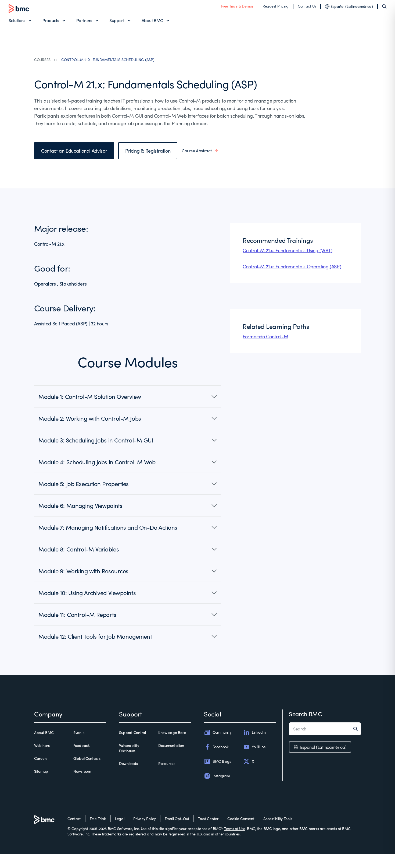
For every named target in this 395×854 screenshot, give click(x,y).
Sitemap (41, 771)
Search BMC (305, 714)
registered (137, 834)
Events (78, 732)
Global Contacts (86, 758)
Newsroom (82, 771)
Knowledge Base (172, 732)
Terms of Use (234, 828)
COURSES (42, 59)
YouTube (259, 746)
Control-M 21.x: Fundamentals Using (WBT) (287, 250)
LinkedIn (259, 732)
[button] (127, 396)
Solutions (17, 20)
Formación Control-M (265, 336)
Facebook (221, 746)
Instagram (221, 775)
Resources (166, 763)
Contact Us (307, 6)
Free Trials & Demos (237, 6)
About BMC (152, 20)
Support (116, 20)
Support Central (132, 732)
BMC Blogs (222, 761)
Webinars (42, 745)
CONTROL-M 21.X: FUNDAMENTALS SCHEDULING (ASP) (107, 59)
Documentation (171, 745)
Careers (40, 758)
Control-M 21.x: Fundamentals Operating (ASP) (292, 266)
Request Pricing (276, 6)
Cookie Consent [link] (240, 818)
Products (50, 20)
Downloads (128, 763)
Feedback (81, 745)
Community (222, 732)
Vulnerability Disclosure (129, 748)
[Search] (384, 6)
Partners (84, 20)
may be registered (170, 834)
